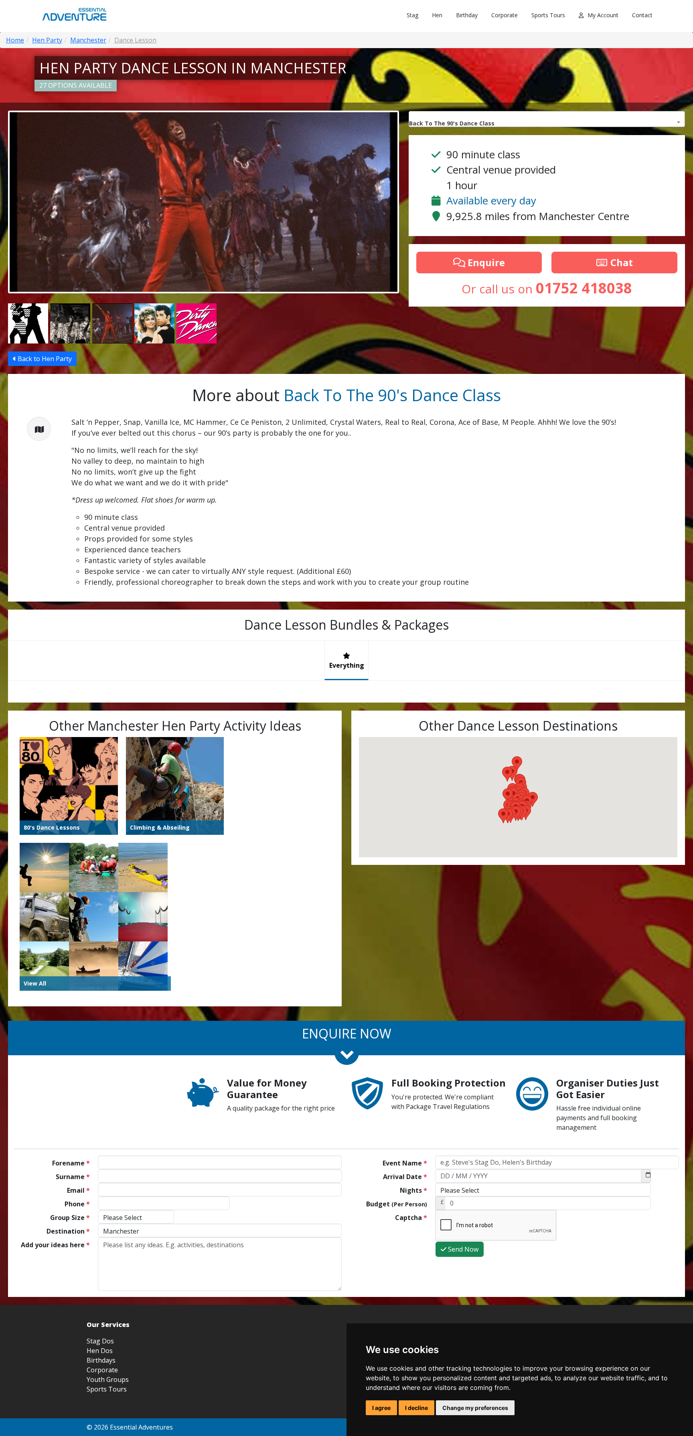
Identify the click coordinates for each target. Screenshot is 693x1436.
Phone (77, 1204)
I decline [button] (416, 1407)
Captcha (411, 1217)
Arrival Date (405, 1176)
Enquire (485, 262)
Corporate (504, 15)
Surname (73, 1176)
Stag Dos (100, 1341)
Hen (437, 15)
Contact (642, 15)
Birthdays (101, 1360)
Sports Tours (548, 15)
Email (78, 1190)
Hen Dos (100, 1350)
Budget (396, 1204)
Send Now (462, 1249)
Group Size (70, 1217)
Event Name (405, 1163)
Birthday (467, 15)
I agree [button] (381, 1407)
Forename (71, 1163)
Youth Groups (108, 1379)
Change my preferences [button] (475, 1407)
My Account (603, 15)
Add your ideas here (55, 1244)
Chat (620, 262)
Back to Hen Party (44, 358)
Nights (413, 1190)
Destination (68, 1231)
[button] (503, 815)
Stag (412, 15)
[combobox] (547, 119)
